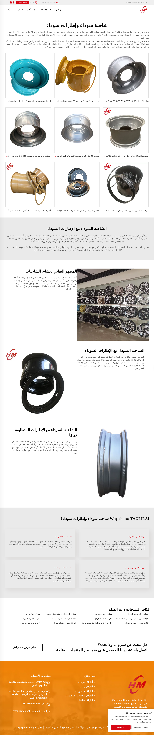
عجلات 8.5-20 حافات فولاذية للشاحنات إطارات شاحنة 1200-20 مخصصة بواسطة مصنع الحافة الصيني (56, 156)
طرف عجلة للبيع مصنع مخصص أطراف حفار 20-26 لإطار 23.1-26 (121, 210)
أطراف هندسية (85, 686)
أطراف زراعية (85, 682)
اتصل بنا (19, 9)
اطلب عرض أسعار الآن (24, 647)
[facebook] (13, 2)
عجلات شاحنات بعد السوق (138, 614)
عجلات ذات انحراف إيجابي (29, 623)
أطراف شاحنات (85, 700)
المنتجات (47, 9)
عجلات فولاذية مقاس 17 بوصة (64, 619)
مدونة (39, 727)
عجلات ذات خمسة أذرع (103, 614)
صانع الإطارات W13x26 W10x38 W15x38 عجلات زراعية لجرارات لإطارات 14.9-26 (113, 101)
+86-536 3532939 (31, 703)
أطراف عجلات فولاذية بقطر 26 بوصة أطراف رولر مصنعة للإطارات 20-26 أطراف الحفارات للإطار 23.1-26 (54, 101)
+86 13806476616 (23, 2)
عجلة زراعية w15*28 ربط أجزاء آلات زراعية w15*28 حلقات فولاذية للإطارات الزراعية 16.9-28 (109, 156)
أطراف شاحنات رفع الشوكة (78, 695)
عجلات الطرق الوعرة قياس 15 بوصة (61, 614)
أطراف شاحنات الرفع (103, 619)
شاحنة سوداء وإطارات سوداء (136, 623)
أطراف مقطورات (84, 691)
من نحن (59, 9)
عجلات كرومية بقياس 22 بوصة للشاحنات (132, 619)
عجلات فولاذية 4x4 (32, 614)
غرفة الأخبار (32, 9)
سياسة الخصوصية (27, 727)
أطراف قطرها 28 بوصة (30, 619)
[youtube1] (11, 2)
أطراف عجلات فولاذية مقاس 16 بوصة (97, 623)
